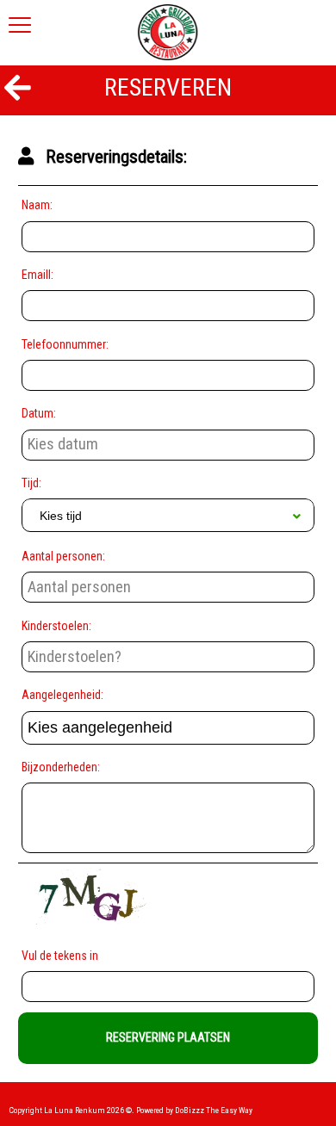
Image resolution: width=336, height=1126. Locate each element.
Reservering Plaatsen (168, 1037)
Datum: (39, 413)
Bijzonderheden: (61, 767)
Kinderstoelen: (56, 626)
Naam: (37, 205)
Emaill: (37, 275)
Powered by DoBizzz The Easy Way (194, 1110)
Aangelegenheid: (62, 695)
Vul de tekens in (62, 955)
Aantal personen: (63, 556)
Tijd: (31, 483)
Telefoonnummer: (65, 344)
